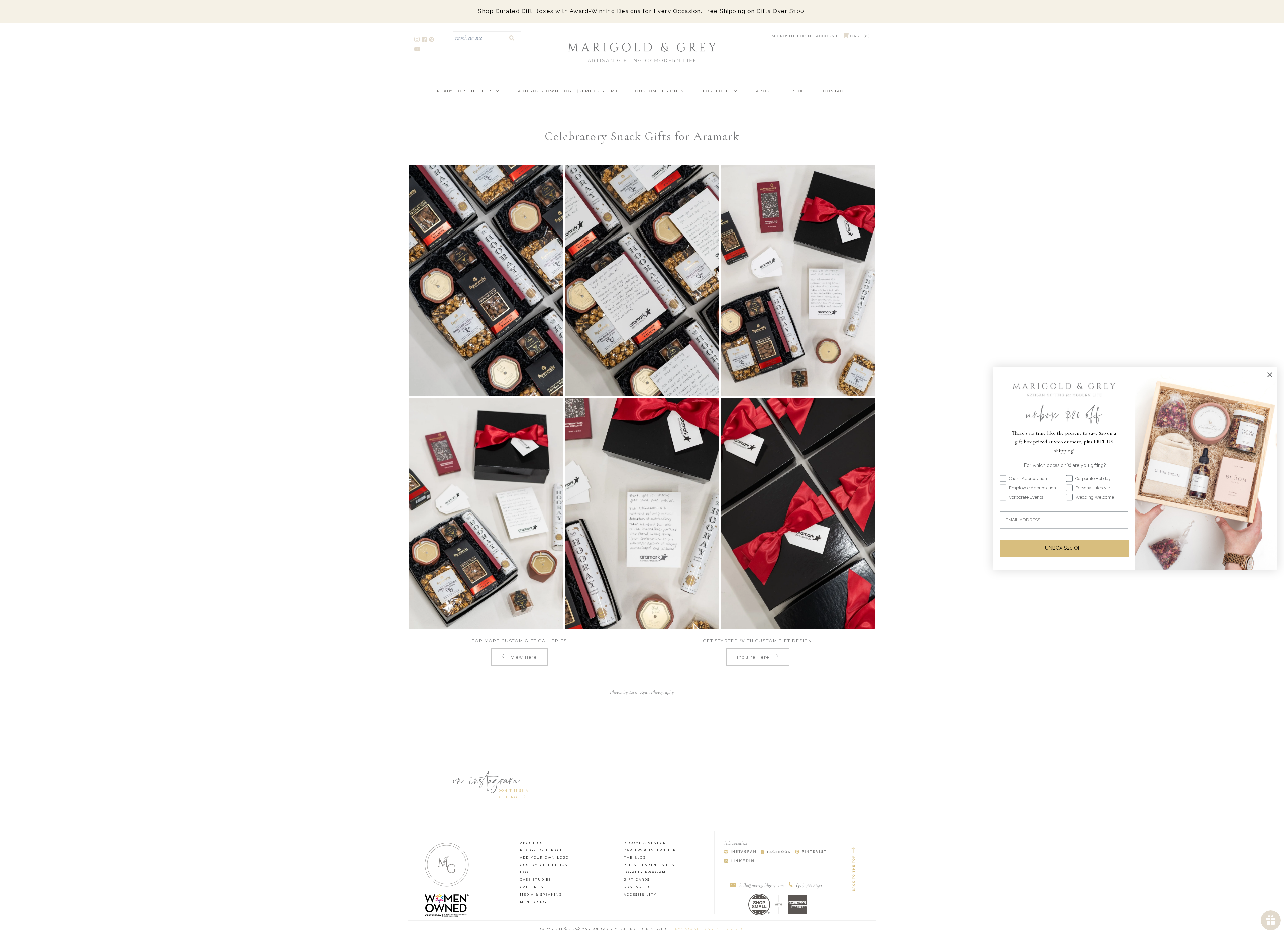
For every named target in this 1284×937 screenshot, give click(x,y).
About (764, 91)
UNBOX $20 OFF (1064, 548)
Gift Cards (637, 879)
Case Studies (535, 879)
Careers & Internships (651, 850)
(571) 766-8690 (809, 885)
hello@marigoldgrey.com (761, 885)
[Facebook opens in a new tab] (425, 40)
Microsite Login (791, 36)
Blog (798, 91)
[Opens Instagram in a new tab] (740, 852)
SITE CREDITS (730, 929)
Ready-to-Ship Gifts (465, 91)
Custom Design (656, 91)
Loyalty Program (645, 872)
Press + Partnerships (649, 865)
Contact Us (638, 887)
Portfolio (717, 91)
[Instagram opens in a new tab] (417, 40)
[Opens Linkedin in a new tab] (739, 861)
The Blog (635, 857)
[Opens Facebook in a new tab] (775, 852)
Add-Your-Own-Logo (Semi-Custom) (567, 91)
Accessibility (640, 894)
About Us (531, 843)
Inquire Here (753, 657)
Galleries (531, 887)
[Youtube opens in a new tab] (417, 49)
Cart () (859, 36)
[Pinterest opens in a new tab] (432, 40)
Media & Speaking (541, 894)
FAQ (524, 872)
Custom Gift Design (544, 865)
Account (827, 36)
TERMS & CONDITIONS (691, 929)
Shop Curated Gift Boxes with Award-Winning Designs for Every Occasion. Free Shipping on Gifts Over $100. (642, 11)
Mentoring (533, 902)
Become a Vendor (645, 843)
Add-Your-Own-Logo (544, 857)
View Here (524, 657)
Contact (835, 91)
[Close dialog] (1270, 375)
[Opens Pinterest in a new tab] (810, 852)
